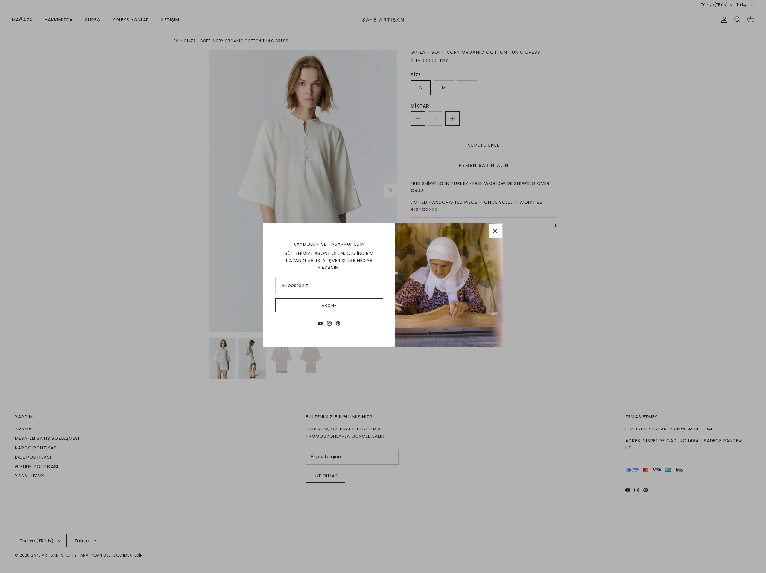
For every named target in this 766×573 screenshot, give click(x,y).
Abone (329, 305)
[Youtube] (320, 323)
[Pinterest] (338, 323)
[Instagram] (329, 323)
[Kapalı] (495, 231)
